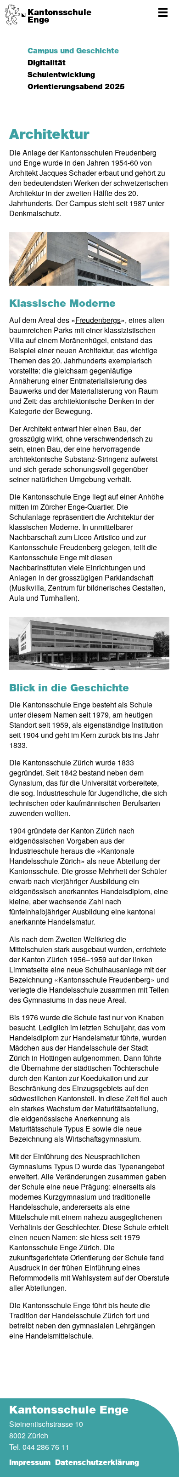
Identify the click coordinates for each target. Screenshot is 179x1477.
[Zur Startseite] (15, 15)
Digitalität (47, 63)
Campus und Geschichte (73, 51)
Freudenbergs (98, 320)
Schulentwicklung (61, 75)
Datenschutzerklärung (97, 1462)
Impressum (29, 1462)
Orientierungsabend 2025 (76, 87)
